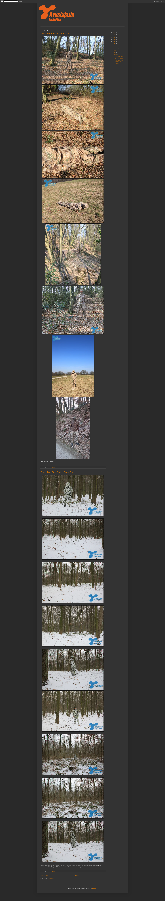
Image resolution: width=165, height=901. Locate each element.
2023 (114, 34)
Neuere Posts (44, 875)
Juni (115, 50)
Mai (115, 52)
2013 (114, 44)
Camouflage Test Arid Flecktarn (54, 33)
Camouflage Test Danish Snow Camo (57, 472)
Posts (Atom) (50, 878)
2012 (114, 46)
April (115, 54)
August (116, 48)
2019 (114, 37)
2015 (114, 39)
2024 (114, 32)
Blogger (94, 888)
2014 (114, 41)
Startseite (77, 875)
